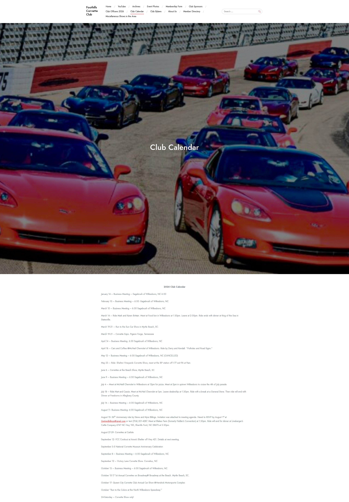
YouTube (122, 6)
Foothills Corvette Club (92, 11)
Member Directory (191, 11)
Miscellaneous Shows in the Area (121, 16)
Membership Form (174, 6)
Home (108, 6)
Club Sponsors (195, 6)
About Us (172, 11)
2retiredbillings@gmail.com (113, 421)
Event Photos (153, 6)
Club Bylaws (156, 11)
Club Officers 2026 (115, 11)
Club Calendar (137, 11)
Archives (136, 6)
